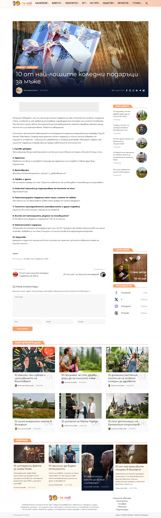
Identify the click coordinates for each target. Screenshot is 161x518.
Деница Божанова (55, 485)
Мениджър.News (31, 90)
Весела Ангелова (117, 385)
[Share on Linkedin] (136, 90)
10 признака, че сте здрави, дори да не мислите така (121, 113)
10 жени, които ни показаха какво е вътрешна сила (121, 127)
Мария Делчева (121, 488)
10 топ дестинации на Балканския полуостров (123, 141)
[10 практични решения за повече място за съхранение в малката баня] (141, 157)
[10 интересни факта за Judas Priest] (29, 454)
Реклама (122, 507)
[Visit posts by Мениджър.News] (19, 90)
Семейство (32, 67)
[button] (147, 3)
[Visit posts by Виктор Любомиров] (16, 385)
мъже (46, 259)
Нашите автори (122, 498)
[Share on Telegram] (140, 90)
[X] (130, 300)
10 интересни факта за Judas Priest (27, 467)
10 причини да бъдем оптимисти (62, 467)
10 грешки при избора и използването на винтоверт (30, 378)
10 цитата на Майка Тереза (79, 421)
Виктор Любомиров (25, 385)
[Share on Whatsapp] (133, 90)
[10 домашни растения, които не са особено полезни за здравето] (127, 359)
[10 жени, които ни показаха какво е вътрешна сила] (141, 129)
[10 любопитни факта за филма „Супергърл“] (97, 468)
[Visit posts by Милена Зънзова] (62, 382)
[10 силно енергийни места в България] (141, 172)
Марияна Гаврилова (118, 429)
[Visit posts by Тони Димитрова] (16, 428)
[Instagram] (130, 306)
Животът (20, 67)
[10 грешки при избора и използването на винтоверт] (34, 359)
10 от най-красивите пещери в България (130, 468)
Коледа (26, 259)
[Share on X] (130, 90)
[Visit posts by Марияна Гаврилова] (109, 428)
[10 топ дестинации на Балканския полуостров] (141, 143)
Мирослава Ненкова (91, 487)
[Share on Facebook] (126, 90)
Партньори (122, 509)
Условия (122, 504)
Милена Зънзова (71, 382)
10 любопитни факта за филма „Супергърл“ (94, 479)
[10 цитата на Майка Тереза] (80, 406)
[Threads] (130, 313)
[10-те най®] (22, 3)
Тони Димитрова (24, 429)
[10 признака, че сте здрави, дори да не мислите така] (141, 115)
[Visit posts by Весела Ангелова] (109, 385)
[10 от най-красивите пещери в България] (131, 454)
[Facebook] (130, 293)
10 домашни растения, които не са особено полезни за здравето (123, 378)
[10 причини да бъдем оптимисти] (64, 454)
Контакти (122, 501)
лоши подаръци (36, 259)
